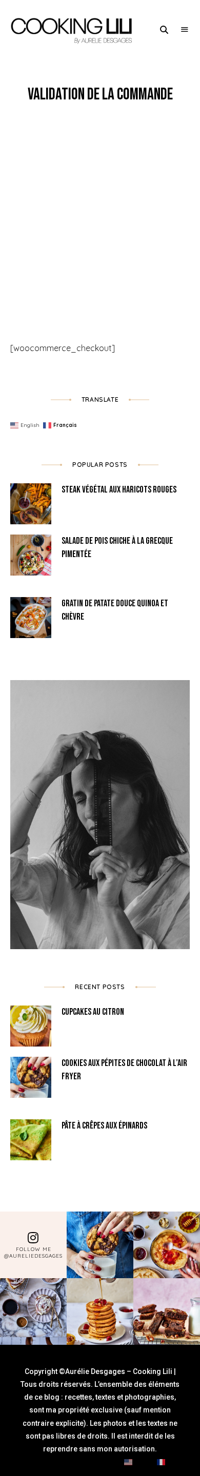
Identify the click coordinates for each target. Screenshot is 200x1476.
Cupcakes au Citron (93, 1012)
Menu (184, 29)
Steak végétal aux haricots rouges (119, 489)
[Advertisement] (100, 210)
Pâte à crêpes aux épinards (104, 1125)
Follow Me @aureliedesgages (33, 1252)
